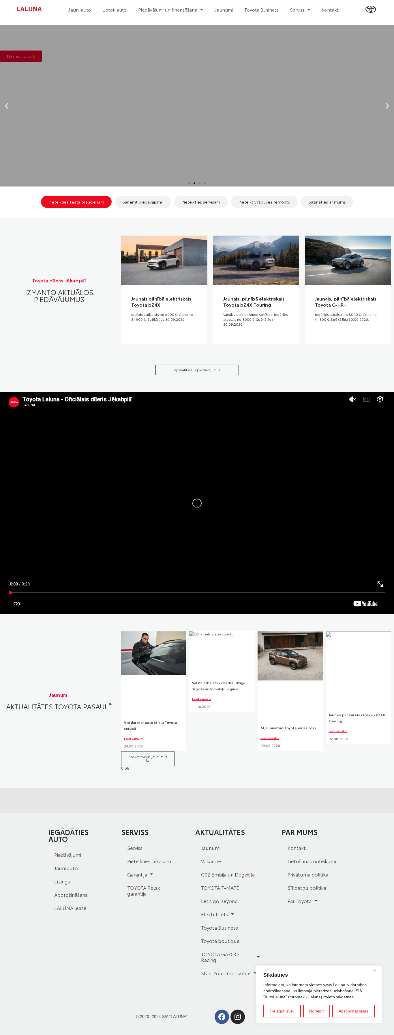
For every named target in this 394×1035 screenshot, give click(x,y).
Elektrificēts (214, 914)
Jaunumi (224, 9)
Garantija (137, 874)
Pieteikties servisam (149, 860)
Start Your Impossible (226, 972)
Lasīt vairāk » (133, 738)
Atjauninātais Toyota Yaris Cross (288, 727)
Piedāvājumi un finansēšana (167, 9)
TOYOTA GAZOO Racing (220, 956)
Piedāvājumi (67, 854)
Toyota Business (261, 9)
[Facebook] (222, 1017)
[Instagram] (237, 1017)
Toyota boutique (220, 940)
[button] (6, 105)
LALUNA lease (70, 907)
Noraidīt (316, 1011)
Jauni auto (79, 9)
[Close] (376, 970)
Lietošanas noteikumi (312, 860)
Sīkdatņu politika (307, 887)
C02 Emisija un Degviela (228, 874)
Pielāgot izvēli (282, 1011)
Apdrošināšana (71, 894)
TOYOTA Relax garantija (143, 890)
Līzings (62, 881)
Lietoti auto (114, 9)
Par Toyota (300, 900)
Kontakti (330, 9)
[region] (319, 994)
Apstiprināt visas (353, 1011)
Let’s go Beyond (219, 900)
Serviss (297, 9)
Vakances (211, 860)
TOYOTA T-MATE (220, 887)
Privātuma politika (308, 874)
